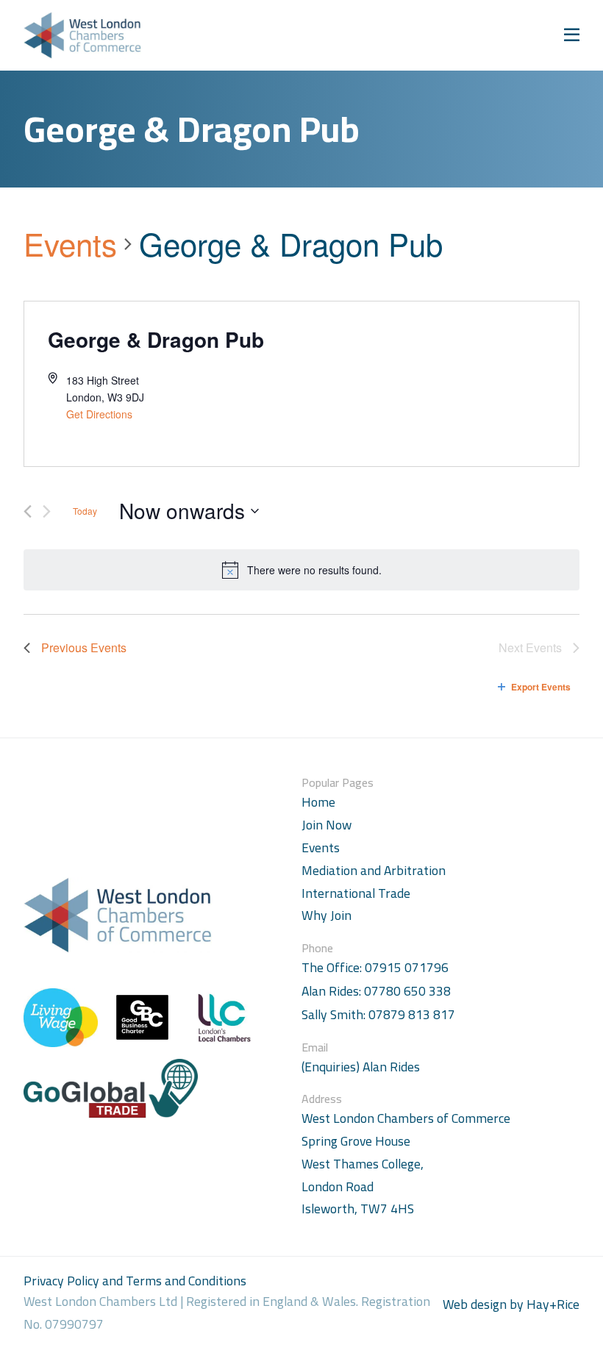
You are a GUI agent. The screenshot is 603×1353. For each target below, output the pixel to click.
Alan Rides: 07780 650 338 (376, 991)
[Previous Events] (28, 511)
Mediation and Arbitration (374, 870)
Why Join (327, 915)
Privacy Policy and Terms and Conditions (135, 1280)
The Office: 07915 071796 (375, 968)
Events (70, 244)
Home (318, 802)
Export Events (541, 686)
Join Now (327, 825)
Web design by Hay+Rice (511, 1304)
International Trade (356, 893)
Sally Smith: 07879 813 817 (378, 1015)
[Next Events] (47, 511)
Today (85, 510)
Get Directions (99, 414)
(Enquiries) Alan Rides (361, 1067)
